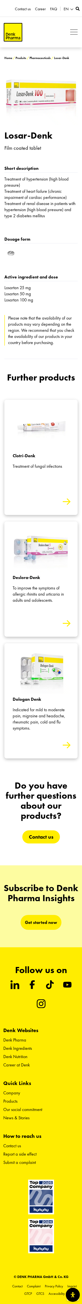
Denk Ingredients (17, 1048)
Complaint (33, 1286)
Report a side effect (20, 1154)
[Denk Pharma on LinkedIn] (14, 984)
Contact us (23, 9)
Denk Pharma (14, 1040)
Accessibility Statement (64, 1294)
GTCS (40, 1294)
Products (10, 1101)
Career (40, 9)
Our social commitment (22, 1109)
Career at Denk (16, 1065)
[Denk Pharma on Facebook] (32, 984)
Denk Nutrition (15, 1056)
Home (8, 58)
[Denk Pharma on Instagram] (41, 1003)
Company (11, 1092)
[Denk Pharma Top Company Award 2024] (41, 1197)
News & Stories (16, 1117)
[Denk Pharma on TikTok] (49, 984)
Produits (21, 58)
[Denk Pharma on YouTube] (67, 984)
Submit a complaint (19, 1162)
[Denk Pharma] (13, 32)
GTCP (28, 1294)
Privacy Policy (54, 1286)
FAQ (53, 9)
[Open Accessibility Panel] (73, 1295)
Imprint (72, 1286)
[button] (69, 9)
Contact (17, 1286)
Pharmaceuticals (40, 58)
